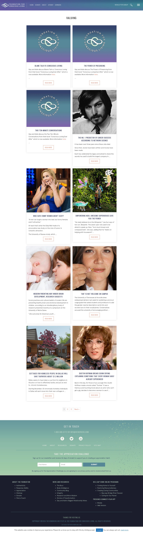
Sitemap (50, 5)
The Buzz (60, 485)
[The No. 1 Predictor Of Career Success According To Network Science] (95, 112)
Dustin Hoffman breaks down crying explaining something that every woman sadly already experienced (94, 376)
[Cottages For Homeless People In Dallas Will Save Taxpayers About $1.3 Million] (48, 348)
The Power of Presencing (94, 65)
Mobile (99, 503)
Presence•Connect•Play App (104, 499)
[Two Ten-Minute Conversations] (48, 108)
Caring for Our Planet (109, 495)
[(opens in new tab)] (62, 438)
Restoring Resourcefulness (106, 488)
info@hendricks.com (79, 432)
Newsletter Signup (121, 5)
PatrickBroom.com (75, 525)
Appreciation (21, 490)
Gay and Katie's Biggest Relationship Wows (72, 500)
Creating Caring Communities (107, 490)
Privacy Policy (85, 445)
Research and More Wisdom (67, 495)
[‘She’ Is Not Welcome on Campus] (95, 268)
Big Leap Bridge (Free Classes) (112, 493)
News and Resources (61, 482)
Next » (76, 409)
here (53, 74)
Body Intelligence (63, 488)
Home (31, 5)
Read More (49, 83)
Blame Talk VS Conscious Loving (48, 65)
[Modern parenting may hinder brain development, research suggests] (48, 268)
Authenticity (20, 485)
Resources (62, 445)
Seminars (58, 5)
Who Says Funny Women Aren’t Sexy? (48, 216)
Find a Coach (21, 498)
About (44, 5)
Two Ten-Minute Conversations (48, 130)
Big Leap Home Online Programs (106, 482)
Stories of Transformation (66, 498)
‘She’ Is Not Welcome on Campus (94, 294)
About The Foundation (21, 482)
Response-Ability (22, 488)
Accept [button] (99, 530)
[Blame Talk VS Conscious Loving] (48, 44)
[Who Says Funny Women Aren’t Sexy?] (48, 190)
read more (124, 530)
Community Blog (63, 490)
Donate (37, 5)
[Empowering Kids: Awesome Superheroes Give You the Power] (95, 190)
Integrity (60, 493)
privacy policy (85, 471)
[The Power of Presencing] (95, 44)
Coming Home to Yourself (106, 485)
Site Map (97, 445)
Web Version (101, 505)
